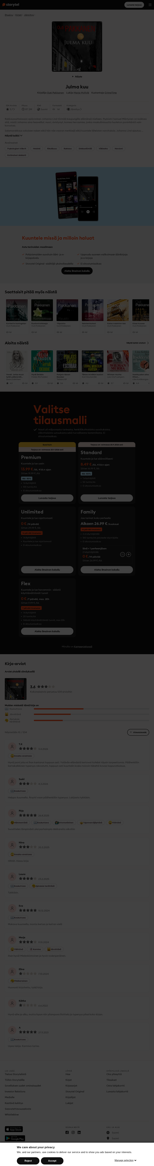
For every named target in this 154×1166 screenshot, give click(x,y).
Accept (52, 1161)
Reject (28, 1161)
